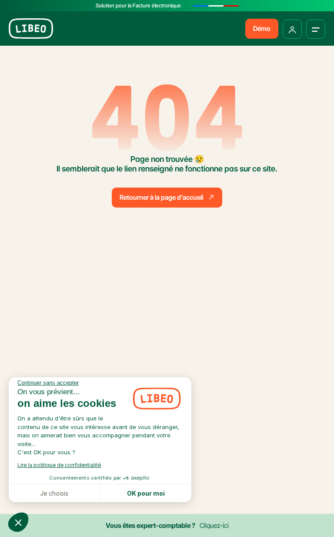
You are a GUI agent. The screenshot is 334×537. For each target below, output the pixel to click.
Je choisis (54, 493)
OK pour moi (146, 493)
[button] (18, 522)
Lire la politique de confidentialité (59, 465)
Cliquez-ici (214, 525)
